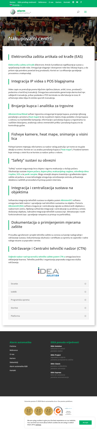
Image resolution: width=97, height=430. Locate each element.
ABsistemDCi (66, 200)
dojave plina (46, 171)
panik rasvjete (31, 174)
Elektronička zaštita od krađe (21, 64)
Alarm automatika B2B (18, 366)
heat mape (34, 117)
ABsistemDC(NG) (16, 206)
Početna (13, 346)
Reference (42, 2)
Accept (85, 422)
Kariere (58, 2)
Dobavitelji (14, 362)
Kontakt (67, 2)
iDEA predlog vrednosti (27, 2)
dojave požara (33, 171)
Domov (12, 2)
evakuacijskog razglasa (63, 171)
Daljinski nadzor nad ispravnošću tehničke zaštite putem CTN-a (36, 256)
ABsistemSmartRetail (17, 114)
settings (38, 425)
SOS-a (19, 174)
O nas (51, 2)
